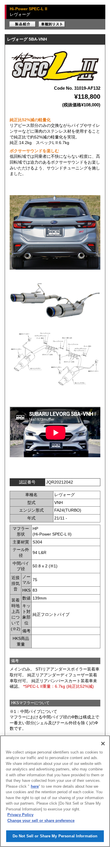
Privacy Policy (20, 815)
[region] (55, 791)
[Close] (103, 743)
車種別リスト (52, 24)
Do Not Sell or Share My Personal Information (55, 836)
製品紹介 (22, 24)
